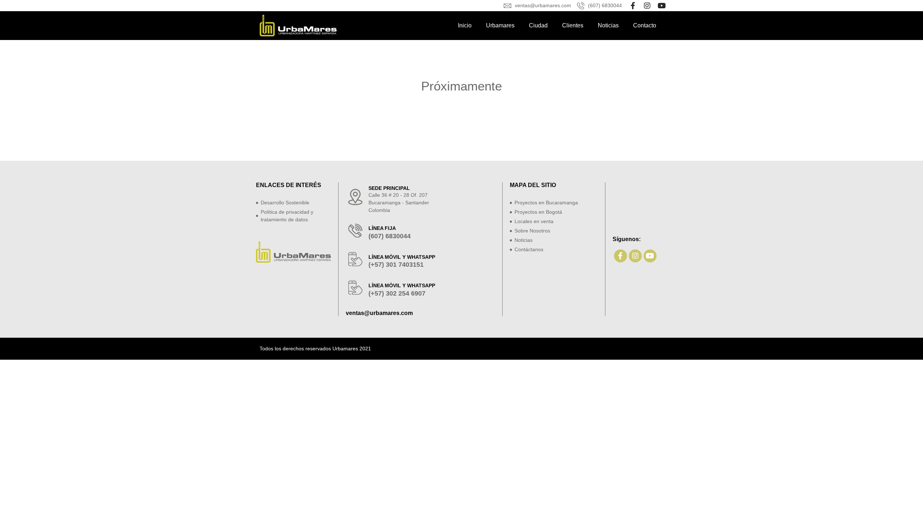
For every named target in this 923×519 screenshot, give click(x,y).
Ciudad (538, 25)
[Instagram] (647, 5)
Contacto (644, 25)
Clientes (572, 25)
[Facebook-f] (632, 5)
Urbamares (500, 25)
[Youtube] (661, 5)
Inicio (465, 25)
